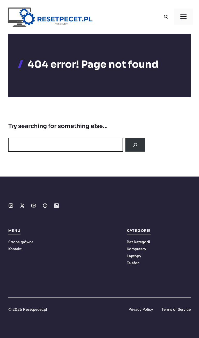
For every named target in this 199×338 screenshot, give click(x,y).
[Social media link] (10, 205)
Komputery (136, 249)
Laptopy (134, 256)
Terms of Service (176, 309)
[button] (166, 17)
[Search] (135, 145)
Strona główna (20, 242)
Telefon (133, 263)
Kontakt (15, 249)
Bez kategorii (138, 242)
